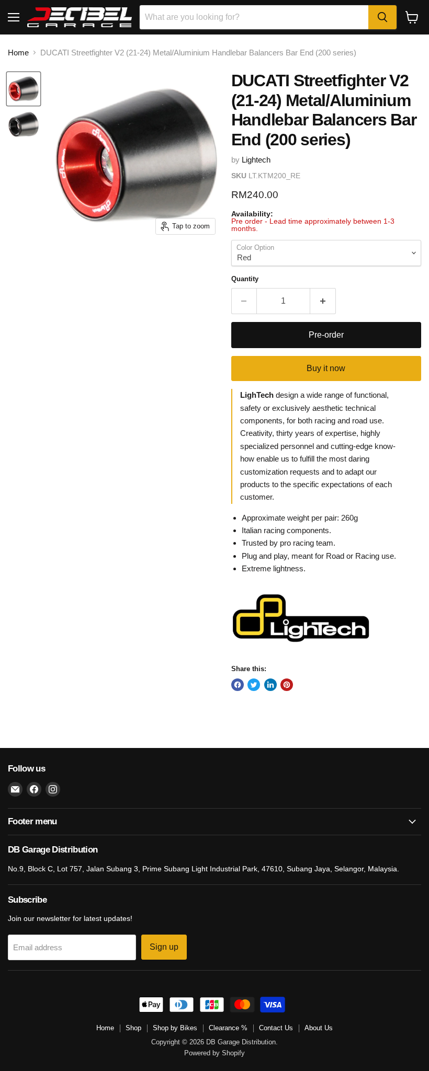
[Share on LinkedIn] (270, 684)
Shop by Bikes (175, 1028)
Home (18, 52)
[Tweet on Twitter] (253, 684)
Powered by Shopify (214, 1053)
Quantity (244, 279)
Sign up (164, 946)
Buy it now (326, 368)
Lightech (256, 159)
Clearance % (228, 1028)
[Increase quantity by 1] (323, 301)
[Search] (382, 17)
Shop (133, 1028)
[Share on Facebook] (237, 684)
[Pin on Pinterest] (286, 684)
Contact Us (276, 1028)
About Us (318, 1028)
